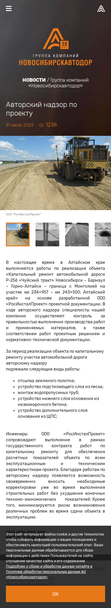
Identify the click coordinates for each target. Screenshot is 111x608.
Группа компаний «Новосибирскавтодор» (58, 83)
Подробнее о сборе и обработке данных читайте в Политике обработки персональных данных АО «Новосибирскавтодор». (49, 571)
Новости (34, 80)
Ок (55, 594)
